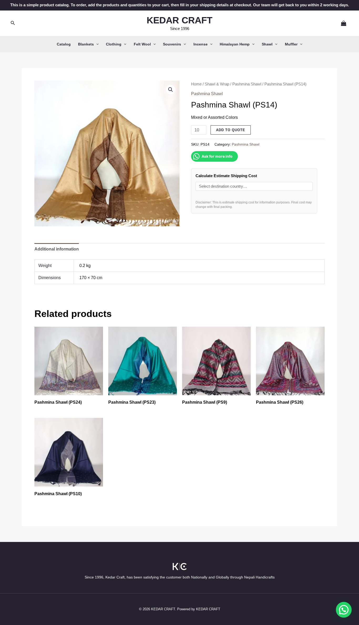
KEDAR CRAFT (179, 20)
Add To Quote (230, 130)
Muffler (291, 44)
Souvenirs (172, 44)
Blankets (86, 44)
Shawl (267, 44)
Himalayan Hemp (235, 44)
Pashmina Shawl (246, 84)
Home (196, 84)
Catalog (64, 44)
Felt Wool (142, 44)
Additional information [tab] (56, 249)
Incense (200, 44)
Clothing (113, 44)
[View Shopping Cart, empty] (341, 23)
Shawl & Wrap (217, 84)
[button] (13, 23)
